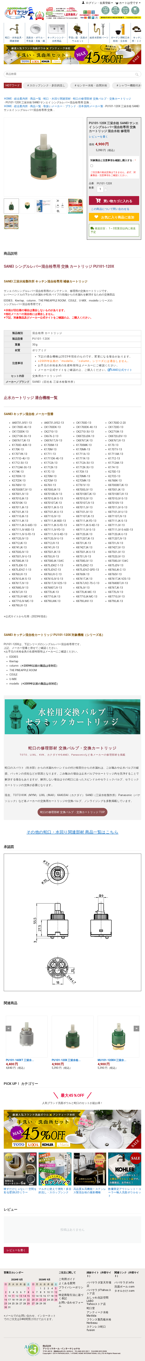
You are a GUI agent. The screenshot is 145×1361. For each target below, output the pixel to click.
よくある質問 (67, 1283)
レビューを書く (98, 136)
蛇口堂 (91, 1308)
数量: (91, 187)
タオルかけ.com (124, 1290)
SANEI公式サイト (121, 369)
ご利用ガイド (67, 1279)
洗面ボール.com (124, 1286)
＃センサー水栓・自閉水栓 (90, 85)
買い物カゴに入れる (117, 201)
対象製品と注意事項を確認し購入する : (112, 160)
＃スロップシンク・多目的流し (46, 85)
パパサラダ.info (124, 1282)
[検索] (137, 74)
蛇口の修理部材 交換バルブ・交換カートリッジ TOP (72, 812)
